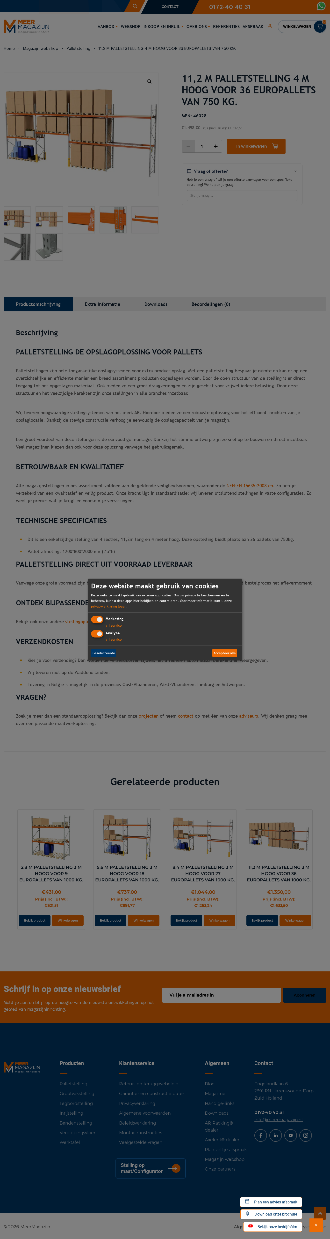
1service (114, 625)
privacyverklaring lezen (108, 606)
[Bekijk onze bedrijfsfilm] (316, 1225)
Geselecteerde (104, 653)
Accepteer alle (225, 653)
